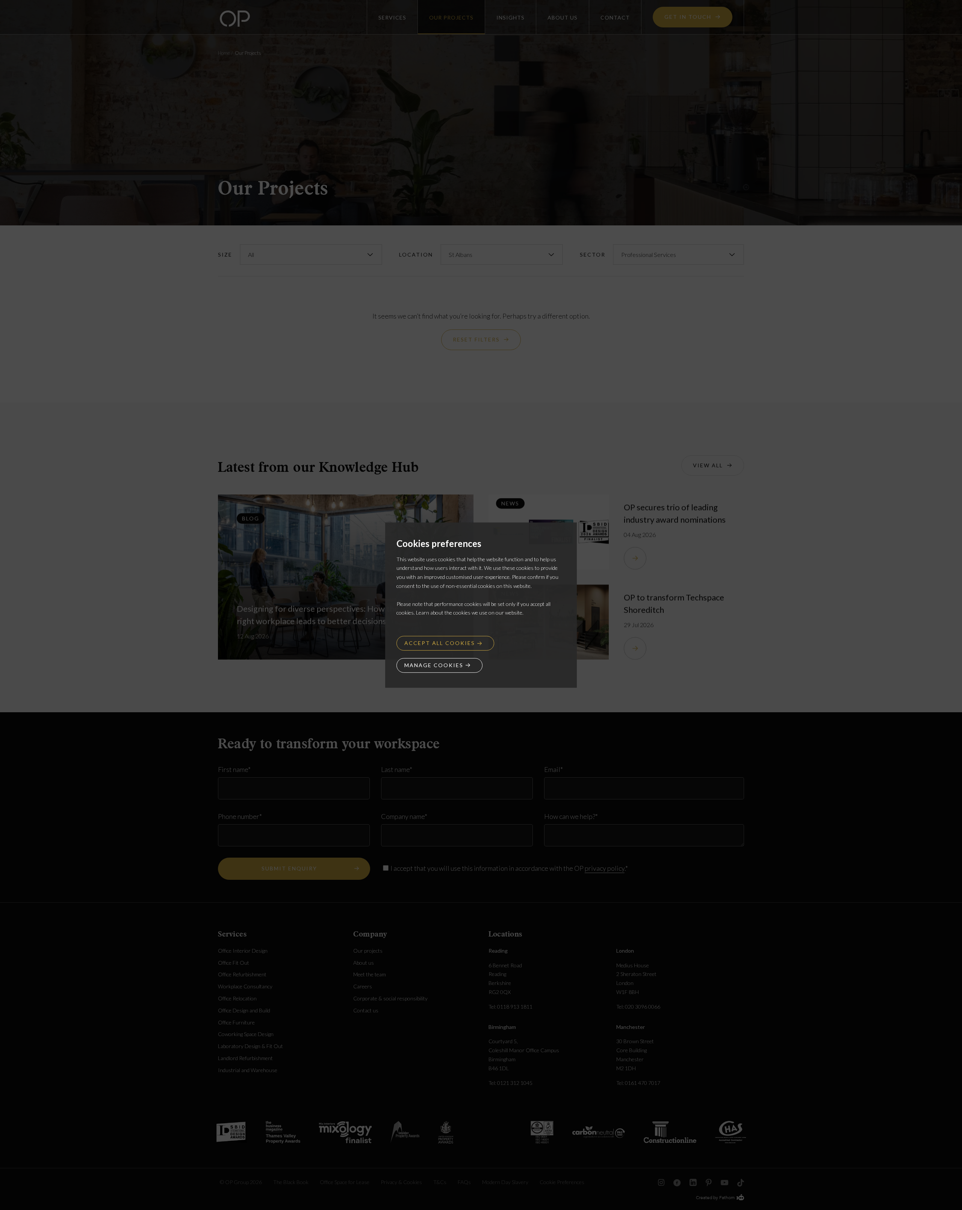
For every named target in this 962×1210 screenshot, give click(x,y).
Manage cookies (433, 665)
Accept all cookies (439, 643)
